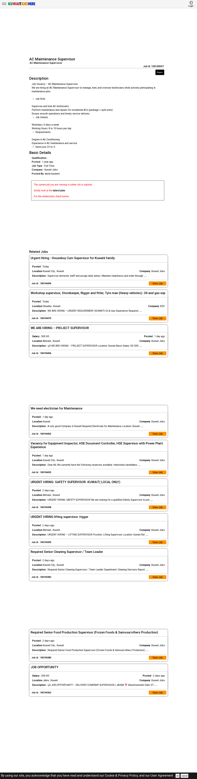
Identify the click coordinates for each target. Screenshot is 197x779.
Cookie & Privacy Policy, (122, 775)
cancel (184, 776)
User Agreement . (163, 775)
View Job (158, 283)
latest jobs (59, 190)
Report (160, 72)
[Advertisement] (99, 33)
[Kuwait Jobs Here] (22, 5)
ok (178, 776)
